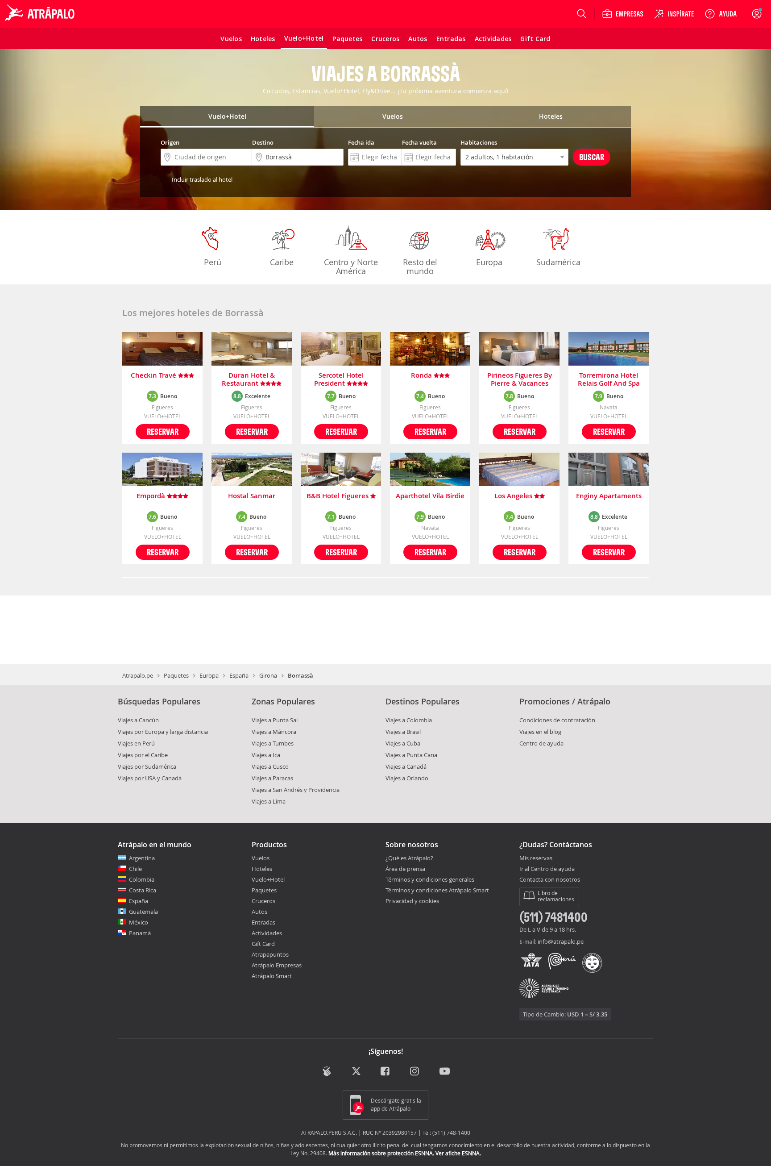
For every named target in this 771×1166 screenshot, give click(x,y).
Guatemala (143, 912)
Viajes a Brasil (403, 732)
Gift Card (263, 944)
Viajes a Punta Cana (411, 755)
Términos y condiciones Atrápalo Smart (437, 890)
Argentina (142, 858)
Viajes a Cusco (270, 766)
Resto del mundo (420, 266)
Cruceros (263, 901)
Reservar (162, 431)
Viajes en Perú (136, 743)
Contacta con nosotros (549, 879)
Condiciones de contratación (557, 720)
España (239, 675)
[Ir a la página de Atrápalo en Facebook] (386, 1072)
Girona (268, 675)
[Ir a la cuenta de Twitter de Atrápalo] (356, 1072)
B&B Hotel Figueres (338, 496)
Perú (212, 262)
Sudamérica (558, 262)
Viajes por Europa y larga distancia (163, 732)
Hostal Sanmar (251, 496)
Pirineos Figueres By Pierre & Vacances (519, 379)
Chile (135, 869)
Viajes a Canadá (406, 766)
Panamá (140, 933)
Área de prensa (405, 869)
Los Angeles (514, 496)
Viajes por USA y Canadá (150, 778)
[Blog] (327, 1071)
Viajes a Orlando (407, 778)
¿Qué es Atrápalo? (409, 858)
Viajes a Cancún (138, 720)
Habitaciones (478, 142)
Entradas (263, 922)
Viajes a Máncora (274, 732)
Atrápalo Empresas (277, 965)
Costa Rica (142, 890)
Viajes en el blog (540, 732)
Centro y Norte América (350, 266)
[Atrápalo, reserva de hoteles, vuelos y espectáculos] (41, 14)
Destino (263, 142)
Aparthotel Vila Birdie (430, 496)
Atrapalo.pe (137, 675)
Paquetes (176, 675)
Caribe (282, 262)
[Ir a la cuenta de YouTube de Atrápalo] (444, 1072)
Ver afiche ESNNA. (458, 1153)
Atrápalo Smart (272, 976)
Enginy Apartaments (609, 496)
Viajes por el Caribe (143, 755)
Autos (259, 912)
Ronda (422, 375)
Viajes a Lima (269, 801)
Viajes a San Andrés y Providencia (296, 790)
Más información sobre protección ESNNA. (381, 1153)
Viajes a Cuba (403, 743)
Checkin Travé (154, 375)
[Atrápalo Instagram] (415, 1072)
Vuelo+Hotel (268, 879)
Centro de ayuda (541, 743)
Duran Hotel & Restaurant (248, 379)
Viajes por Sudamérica (147, 766)
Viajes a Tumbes (273, 743)
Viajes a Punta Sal (275, 720)
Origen (170, 142)
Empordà (152, 496)
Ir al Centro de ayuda (547, 869)
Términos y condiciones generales (430, 879)
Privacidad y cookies (412, 901)
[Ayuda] (721, 13)
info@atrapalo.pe (561, 941)
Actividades (267, 933)
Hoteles (262, 869)
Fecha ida (361, 142)
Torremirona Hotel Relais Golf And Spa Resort (609, 379)
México (138, 922)
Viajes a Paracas (272, 778)
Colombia (141, 879)
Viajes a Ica (266, 755)
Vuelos (260, 858)
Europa (489, 262)
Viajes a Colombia (409, 720)
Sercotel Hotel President (339, 379)
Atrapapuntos (270, 954)
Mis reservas (535, 858)
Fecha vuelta (419, 142)
